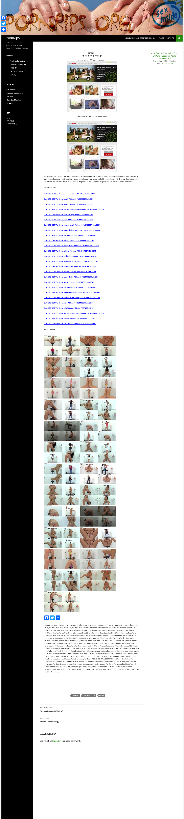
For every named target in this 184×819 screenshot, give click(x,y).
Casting (75, 696)
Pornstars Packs (17, 71)
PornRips (13, 38)
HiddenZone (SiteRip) (49, 720)
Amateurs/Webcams (18, 64)
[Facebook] (3, 18)
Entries (10, 121)
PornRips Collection (17, 61)
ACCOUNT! (167, 63)
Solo (101, 696)
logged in (56, 740)
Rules (161, 38)
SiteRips (170, 38)
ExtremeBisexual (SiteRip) (51, 709)
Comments (11, 123)
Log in (8, 118)
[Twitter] (3, 24)
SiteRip (91, 53)
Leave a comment (100, 60)
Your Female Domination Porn (164, 53)
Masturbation (89, 696)
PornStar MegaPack (14, 100)
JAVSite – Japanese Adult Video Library (164, 57)
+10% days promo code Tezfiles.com (140, 38)
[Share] (3, 29)
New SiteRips (11, 89)
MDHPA (14, 68)
